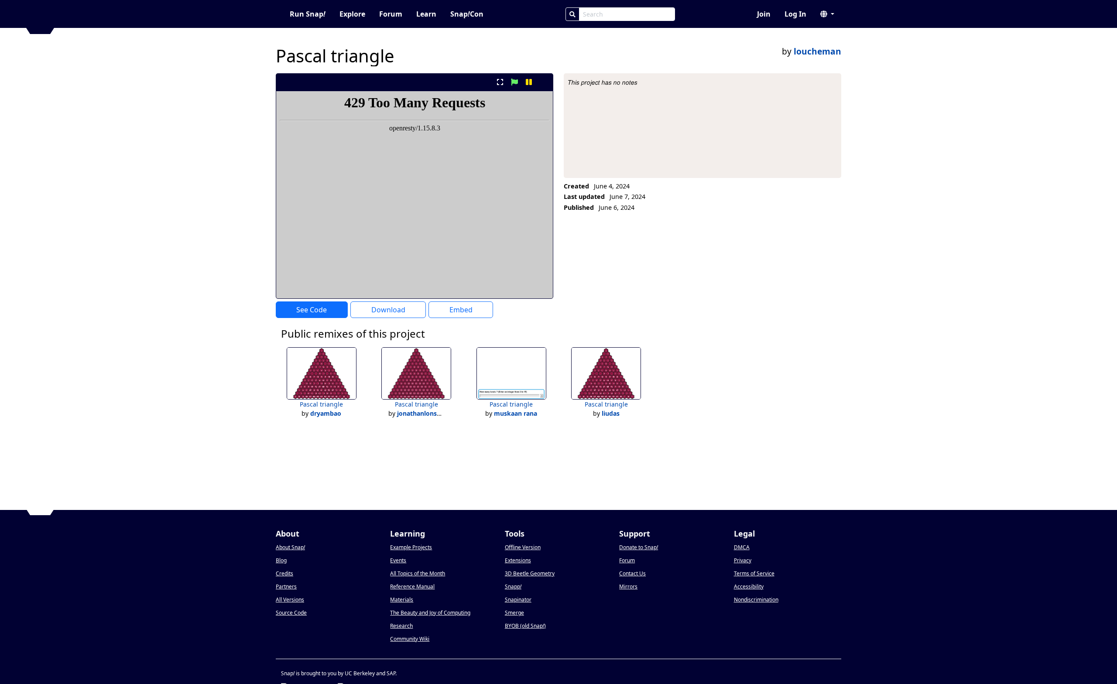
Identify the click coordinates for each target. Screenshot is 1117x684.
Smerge (514, 612)
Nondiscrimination (756, 599)
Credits (284, 573)
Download (388, 310)
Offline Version (523, 547)
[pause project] (529, 82)
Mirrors (628, 586)
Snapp (513, 586)
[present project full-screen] (499, 82)
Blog (281, 560)
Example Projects (411, 547)
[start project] (514, 82)
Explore (352, 14)
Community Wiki (409, 639)
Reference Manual (412, 586)
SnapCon (466, 14)
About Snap (290, 547)
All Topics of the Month (417, 573)
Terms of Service (754, 573)
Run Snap (308, 14)
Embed (461, 310)
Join (764, 14)
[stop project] (543, 82)
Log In (795, 14)
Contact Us (632, 573)
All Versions (290, 599)
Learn (426, 14)
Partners (286, 586)
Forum (390, 14)
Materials (401, 599)
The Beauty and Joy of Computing (430, 612)
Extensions (518, 560)
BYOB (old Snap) (525, 625)
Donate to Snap (638, 547)
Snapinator (518, 599)
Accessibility (749, 586)
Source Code (291, 612)
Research (401, 625)
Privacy (742, 560)
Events (398, 560)
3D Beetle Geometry (530, 573)
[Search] (572, 14)
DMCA (742, 547)
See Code (311, 310)
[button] (827, 14)
